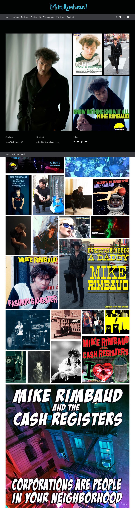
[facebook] (116, 17)
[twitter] (120, 17)
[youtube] (128, 17)
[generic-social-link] (124, 17)
